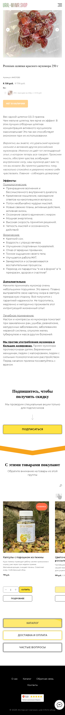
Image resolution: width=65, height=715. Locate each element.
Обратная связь (45, 678)
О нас (14, 678)
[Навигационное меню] (60, 5)
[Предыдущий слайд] (8, 29)
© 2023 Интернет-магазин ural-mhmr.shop (32, 709)
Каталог (27, 678)
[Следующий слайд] (57, 29)
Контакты (32, 685)
